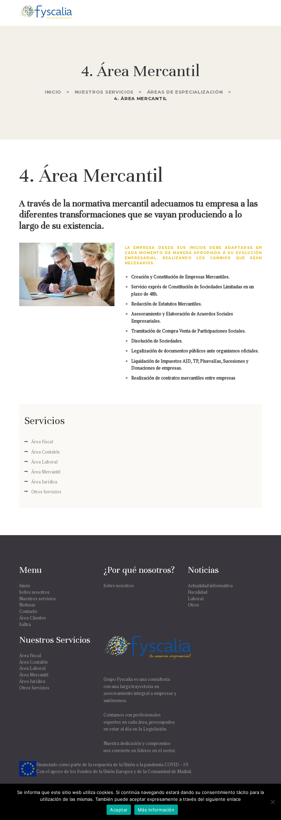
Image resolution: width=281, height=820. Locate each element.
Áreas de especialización (185, 92)
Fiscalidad (197, 592)
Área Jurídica (44, 482)
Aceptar (118, 809)
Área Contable (45, 452)
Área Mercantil (45, 472)
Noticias (27, 605)
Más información (156, 809)
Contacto (28, 611)
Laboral (196, 598)
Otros (193, 605)
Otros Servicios (46, 492)
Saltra (25, 624)
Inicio (53, 92)
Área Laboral (44, 462)
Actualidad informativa (210, 585)
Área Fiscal (42, 441)
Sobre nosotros (34, 592)
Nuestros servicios (104, 92)
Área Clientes (32, 618)
